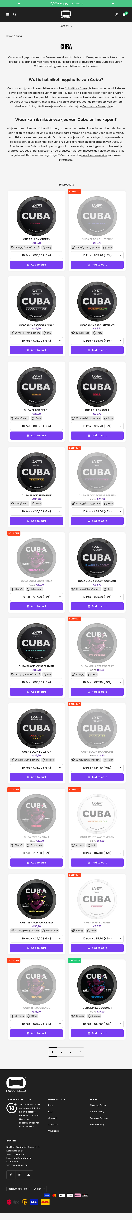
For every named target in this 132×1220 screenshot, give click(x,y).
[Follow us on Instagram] (19, 1174)
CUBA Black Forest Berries (97, 495)
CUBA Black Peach (36, 410)
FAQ (50, 1111)
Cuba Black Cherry (77, 88)
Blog (50, 1105)
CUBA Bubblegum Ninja (36, 581)
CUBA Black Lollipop (36, 752)
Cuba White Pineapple (96, 106)
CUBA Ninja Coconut (97, 1008)
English (38, 1188)
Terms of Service (99, 1118)
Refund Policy (97, 1111)
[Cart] (124, 14)
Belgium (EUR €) (18, 1188)
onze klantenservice (94, 155)
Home (9, 36)
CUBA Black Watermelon (97, 325)
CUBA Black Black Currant (97, 581)
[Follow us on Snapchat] (28, 1174)
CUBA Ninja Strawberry (97, 666)
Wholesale (54, 1130)
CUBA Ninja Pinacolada (36, 922)
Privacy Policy (97, 1124)
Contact (52, 1118)
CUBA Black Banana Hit (97, 752)
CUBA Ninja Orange (36, 1008)
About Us (53, 1124)
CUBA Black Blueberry (97, 239)
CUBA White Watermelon (97, 837)
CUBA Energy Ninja (36, 837)
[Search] (14, 14)
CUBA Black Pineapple (37, 495)
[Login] (116, 14)
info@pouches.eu (22, 1158)
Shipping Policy (98, 1105)
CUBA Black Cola (97, 410)
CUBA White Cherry (97, 922)
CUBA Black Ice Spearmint (36, 666)
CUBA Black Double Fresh (36, 325)
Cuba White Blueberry (27, 102)
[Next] (79, 1051)
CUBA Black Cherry (36, 239)
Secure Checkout (66, 3)
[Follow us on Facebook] (10, 1174)
